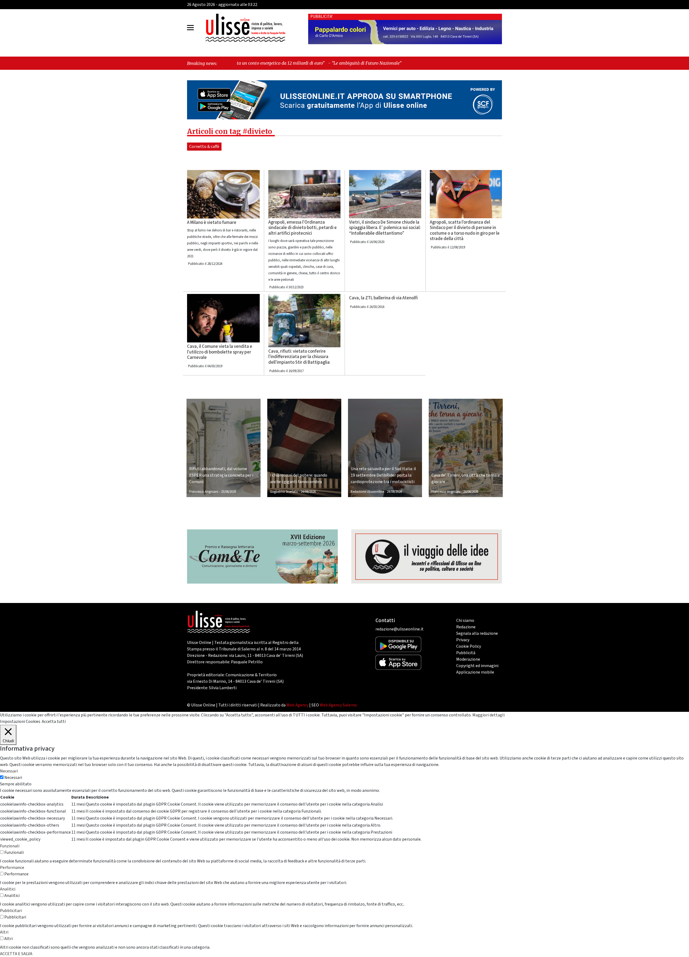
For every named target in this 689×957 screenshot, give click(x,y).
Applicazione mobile (475, 672)
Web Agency (297, 705)
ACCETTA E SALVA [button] (16, 954)
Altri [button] (4, 932)
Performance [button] (12, 868)
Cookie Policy (468, 646)
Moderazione (468, 659)
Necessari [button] (9, 771)
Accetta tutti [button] (54, 721)
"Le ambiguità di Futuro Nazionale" (292, 63)
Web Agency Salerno (338, 705)
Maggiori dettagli (488, 715)
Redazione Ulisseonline (367, 491)
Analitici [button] (7, 889)
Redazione (466, 627)
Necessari (13, 778)
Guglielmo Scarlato (284, 491)
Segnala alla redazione (477, 633)
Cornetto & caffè (204, 147)
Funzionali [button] (9, 846)
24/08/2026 (308, 491)
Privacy (462, 640)
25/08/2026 (228, 491)
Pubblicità (465, 653)
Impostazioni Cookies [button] (20, 721)
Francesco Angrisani (203, 491)
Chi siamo (465, 620)
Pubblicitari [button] (11, 911)
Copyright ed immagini (477, 666)
